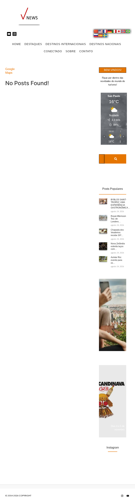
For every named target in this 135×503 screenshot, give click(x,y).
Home (16, 44)
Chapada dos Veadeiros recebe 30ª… (117, 233)
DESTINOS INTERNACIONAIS (66, 44)
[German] (110, 32)
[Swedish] (105, 36)
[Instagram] (14, 34)
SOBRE (71, 51)
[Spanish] (100, 36)
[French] (105, 32)
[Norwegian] (123, 32)
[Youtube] (9, 34)
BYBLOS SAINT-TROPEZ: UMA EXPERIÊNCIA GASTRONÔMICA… (120, 203)
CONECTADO (53, 51)
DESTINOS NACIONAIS (105, 44)
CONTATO (86, 51)
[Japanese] (119, 32)
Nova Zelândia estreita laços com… (118, 246)
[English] (100, 32)
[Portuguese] (128, 32)
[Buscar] (116, 159)
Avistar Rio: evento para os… (116, 260)
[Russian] (96, 36)
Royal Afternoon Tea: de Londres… (118, 219)
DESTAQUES (33, 44)
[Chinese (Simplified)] (96, 32)
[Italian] (114, 32)
